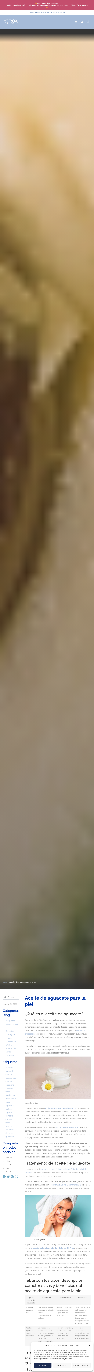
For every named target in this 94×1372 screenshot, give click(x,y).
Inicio (5, 982)
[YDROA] (11, 22)
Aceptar (42, 1365)
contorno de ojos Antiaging (52, 1169)
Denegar (61, 1365)
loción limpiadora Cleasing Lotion (60, 1108)
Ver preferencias (81, 1365)
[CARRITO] (88, 21)
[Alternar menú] (75, 22)
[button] (89, 1345)
